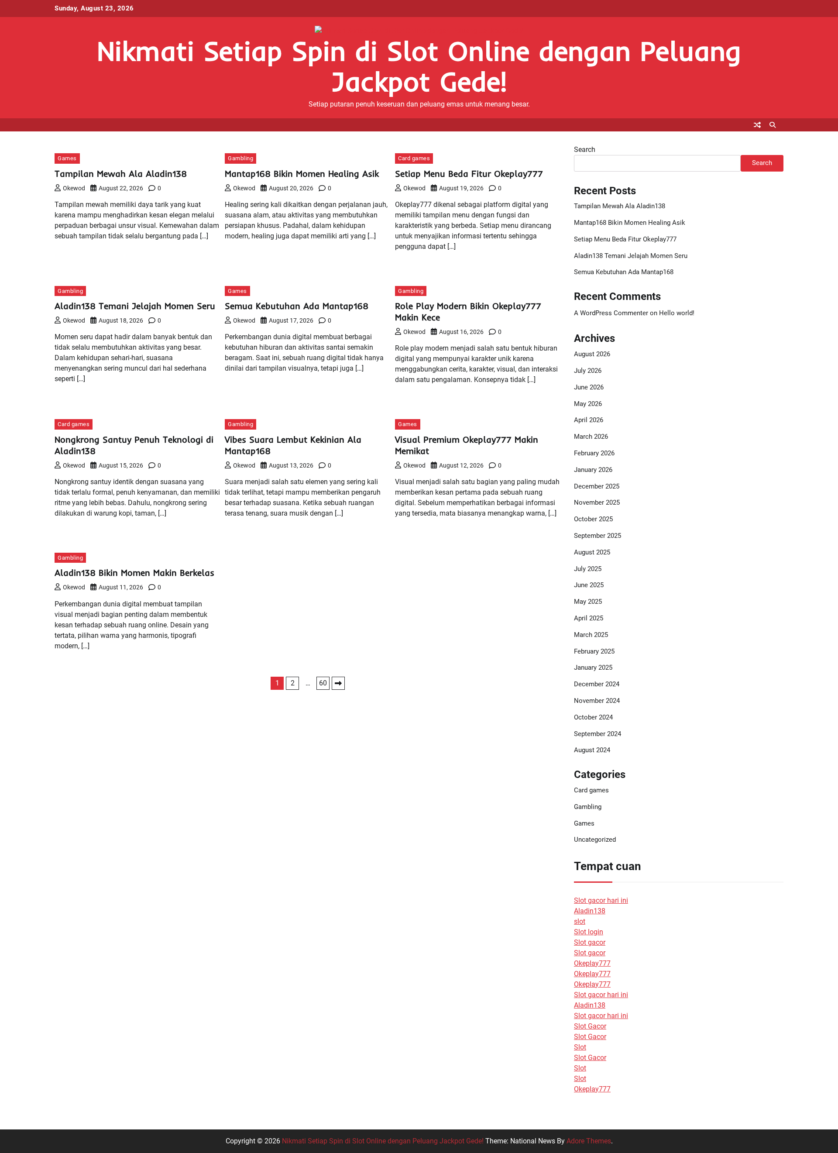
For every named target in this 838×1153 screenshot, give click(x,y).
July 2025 (587, 569)
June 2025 (589, 585)
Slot (580, 1047)
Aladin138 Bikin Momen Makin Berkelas (134, 572)
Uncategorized (595, 839)
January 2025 (593, 667)
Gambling (240, 158)
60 (323, 683)
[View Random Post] (757, 124)
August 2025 (592, 552)
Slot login (588, 932)
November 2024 (597, 701)
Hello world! (676, 313)
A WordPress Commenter (611, 313)
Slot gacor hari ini (601, 900)
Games (67, 158)
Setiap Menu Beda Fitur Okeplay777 (469, 173)
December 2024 (596, 684)
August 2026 (592, 354)
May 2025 (588, 602)
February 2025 (594, 651)
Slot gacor (589, 942)
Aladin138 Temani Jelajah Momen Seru (135, 305)
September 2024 (597, 734)
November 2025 (597, 502)
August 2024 (592, 750)
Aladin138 (589, 911)
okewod (74, 188)
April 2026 (588, 420)
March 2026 (591, 437)
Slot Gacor (590, 1026)
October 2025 (593, 519)
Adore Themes (589, 1141)
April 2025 (588, 618)
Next (338, 683)
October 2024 (593, 717)
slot (579, 921)
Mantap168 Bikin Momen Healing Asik (302, 173)
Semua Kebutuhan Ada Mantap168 (296, 305)
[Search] (772, 124)
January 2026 (593, 470)
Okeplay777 (592, 963)
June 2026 (589, 387)
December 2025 (596, 486)
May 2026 (588, 404)
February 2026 (594, 453)
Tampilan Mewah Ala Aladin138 (121, 173)
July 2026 (587, 371)
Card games (414, 158)
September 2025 (597, 536)
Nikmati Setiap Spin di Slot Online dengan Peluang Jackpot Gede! (419, 66)
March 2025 (591, 635)
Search (584, 149)
